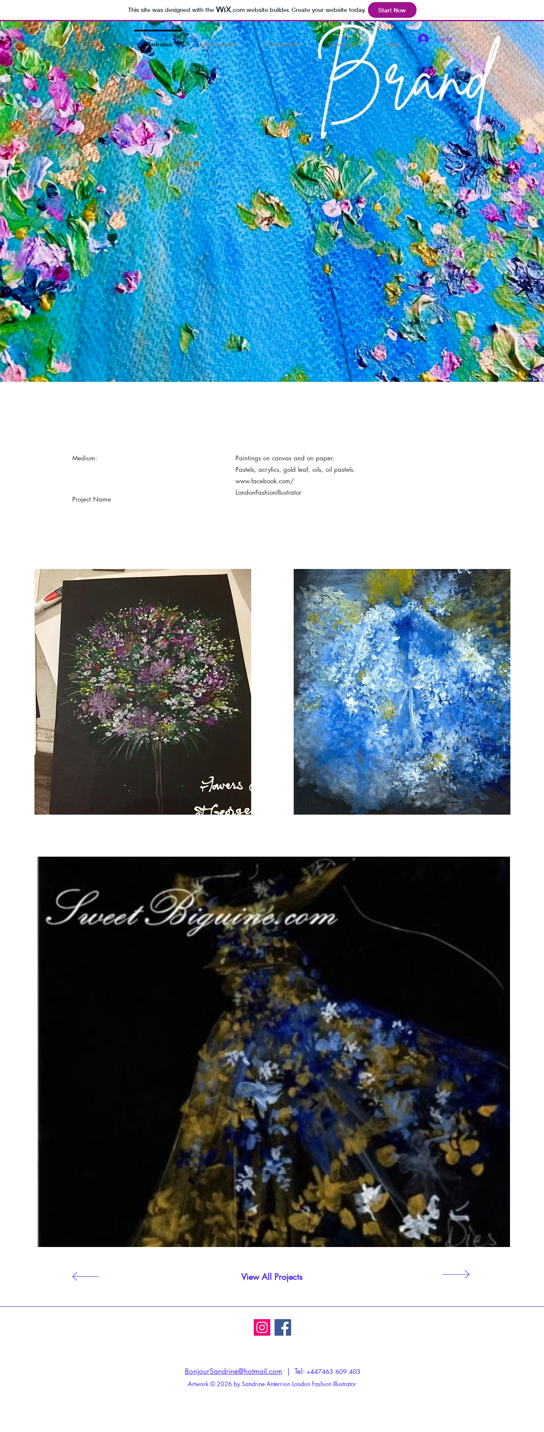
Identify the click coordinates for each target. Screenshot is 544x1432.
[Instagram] (262, 1327)
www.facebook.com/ (264, 481)
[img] (142, 690)
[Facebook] (283, 1327)
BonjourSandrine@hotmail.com (233, 1371)
